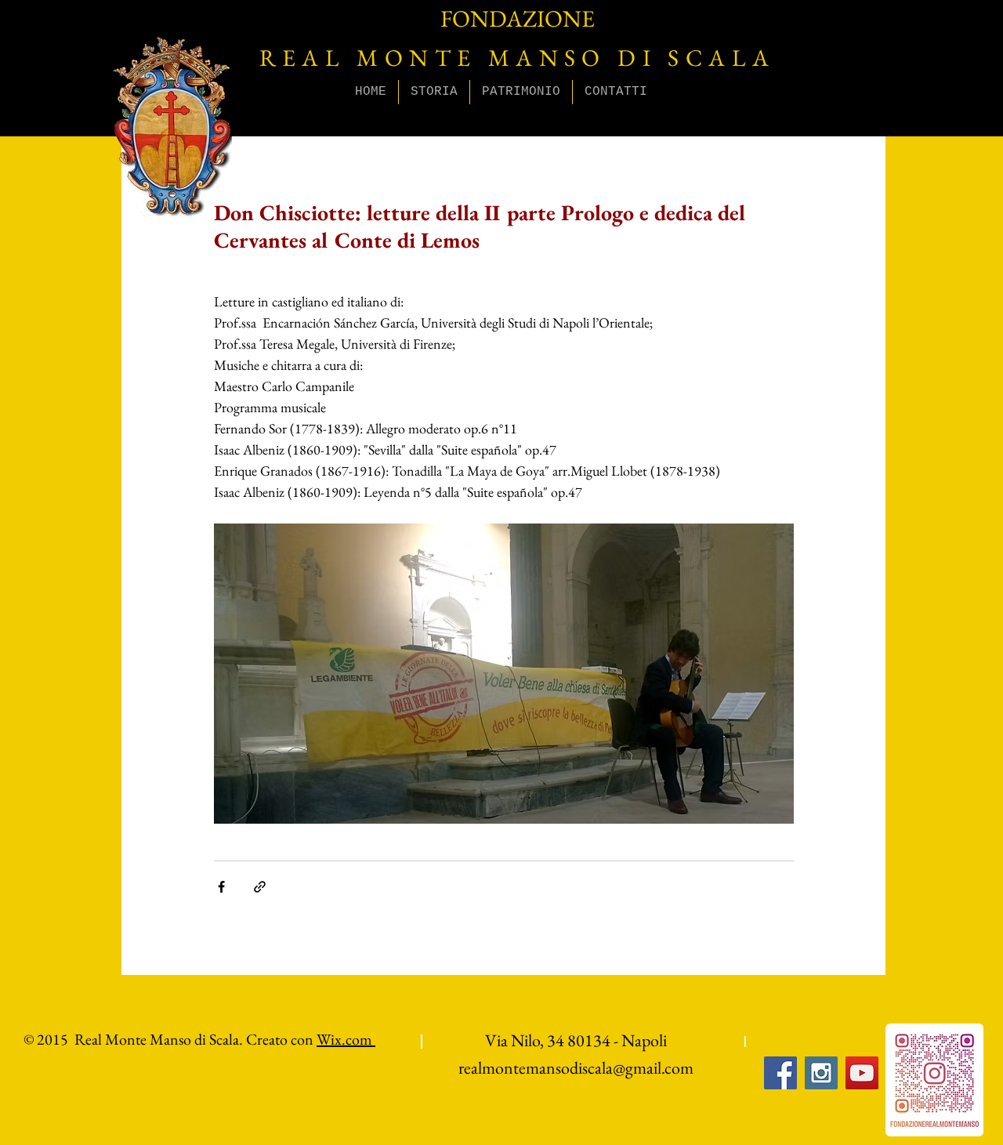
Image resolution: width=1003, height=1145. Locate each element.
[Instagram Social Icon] (821, 1072)
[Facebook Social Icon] (780, 1072)
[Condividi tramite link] (259, 886)
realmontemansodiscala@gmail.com (575, 1067)
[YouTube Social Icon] (861, 1072)
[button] (434, 92)
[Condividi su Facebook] (221, 886)
